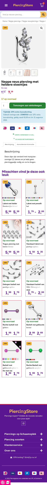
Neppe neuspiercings (30, 21)
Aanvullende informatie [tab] (25, 144)
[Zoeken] (41, 14)
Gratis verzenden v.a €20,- (24, 135)
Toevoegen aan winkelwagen (27, 105)
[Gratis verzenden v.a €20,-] (13, 134)
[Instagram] (23, 423)
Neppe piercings (15, 21)
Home (5, 21)
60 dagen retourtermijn (24, 139)
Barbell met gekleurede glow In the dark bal (10, 368)
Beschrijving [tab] (9, 144)
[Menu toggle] (6, 5)
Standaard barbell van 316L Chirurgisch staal (35, 287)
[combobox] (20, 14)
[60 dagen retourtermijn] (14, 138)
